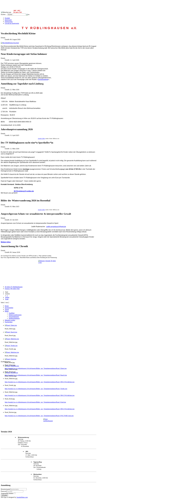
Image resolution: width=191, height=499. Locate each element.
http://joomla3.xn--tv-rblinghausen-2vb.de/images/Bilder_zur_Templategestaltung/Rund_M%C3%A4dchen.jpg (39, 382)
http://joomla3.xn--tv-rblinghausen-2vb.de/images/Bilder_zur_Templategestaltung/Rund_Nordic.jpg (36, 389)
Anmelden (4, 495)
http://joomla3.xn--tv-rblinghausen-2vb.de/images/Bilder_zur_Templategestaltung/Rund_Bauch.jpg (36, 375)
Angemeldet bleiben (7, 493)
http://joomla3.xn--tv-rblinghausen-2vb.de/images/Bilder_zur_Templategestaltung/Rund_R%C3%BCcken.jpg (39, 416)
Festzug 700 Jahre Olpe (12, 288)
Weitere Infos (6, 242)
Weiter (7, 297)
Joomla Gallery (41, 138)
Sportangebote (43, 79)
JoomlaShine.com (22, 497)
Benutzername (5, 489)
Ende (6, 299)
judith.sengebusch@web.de (56, 226)
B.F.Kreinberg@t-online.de (24, 191)
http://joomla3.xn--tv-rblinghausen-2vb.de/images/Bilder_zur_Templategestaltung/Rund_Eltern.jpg (36, 368)
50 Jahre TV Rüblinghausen (13, 287)
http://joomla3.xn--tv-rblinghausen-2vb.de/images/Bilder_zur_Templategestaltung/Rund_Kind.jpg (35, 402)
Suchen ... (4, 14)
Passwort (3, 491)
